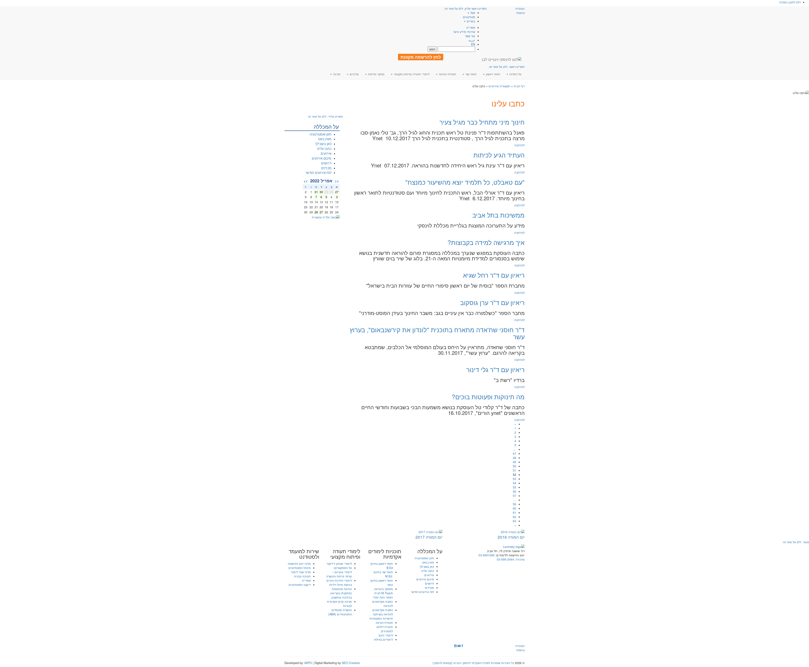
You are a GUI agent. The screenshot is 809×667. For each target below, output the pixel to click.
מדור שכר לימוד (301, 572)
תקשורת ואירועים (499, 86)
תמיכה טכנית (302, 576)
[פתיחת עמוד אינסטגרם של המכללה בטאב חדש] (455, 646)
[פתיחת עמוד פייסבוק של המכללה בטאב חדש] (462, 646)
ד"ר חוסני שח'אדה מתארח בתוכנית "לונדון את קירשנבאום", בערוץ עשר (437, 333)
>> (306, 180)
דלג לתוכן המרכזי (790, 2)
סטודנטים (469, 17)
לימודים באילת (383, 639)
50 (514, 466)
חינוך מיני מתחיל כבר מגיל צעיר (482, 121)
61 (514, 512)
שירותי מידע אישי (464, 32)
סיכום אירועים (321, 158)
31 (316, 192)
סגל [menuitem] (472, 13)
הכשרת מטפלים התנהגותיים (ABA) (340, 612)
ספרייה (470, 27)
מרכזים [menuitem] (354, 74)
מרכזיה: (519, 559)
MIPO (308, 663)
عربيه (471, 40)
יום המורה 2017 (428, 537)
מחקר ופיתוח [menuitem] (375, 74)
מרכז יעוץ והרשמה (299, 563)
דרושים (326, 163)
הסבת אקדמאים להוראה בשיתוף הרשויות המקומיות (381, 614)
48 (514, 458)
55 (514, 487)
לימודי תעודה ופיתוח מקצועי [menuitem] (411, 74)
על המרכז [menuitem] (515, 74)
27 (337, 192)
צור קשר (470, 36)
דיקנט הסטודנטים (300, 584)
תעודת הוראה (384, 622)
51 (514, 470)
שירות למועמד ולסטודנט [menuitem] (304, 553)
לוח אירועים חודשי (318, 172)
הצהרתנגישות (520, 10)
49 (514, 462)
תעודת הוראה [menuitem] (447, 74)
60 (514, 508)
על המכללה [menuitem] (429, 551)
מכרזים (326, 167)
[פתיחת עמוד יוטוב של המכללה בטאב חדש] (459, 646)
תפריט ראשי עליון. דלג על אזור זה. (465, 8)
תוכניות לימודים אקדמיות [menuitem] (384, 553)
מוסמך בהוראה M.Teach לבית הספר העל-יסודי (383, 593)
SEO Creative (351, 663)
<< (337, 180)
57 (514, 496)
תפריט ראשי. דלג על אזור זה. (506, 67)
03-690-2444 (505, 559)
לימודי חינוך (385, 635)
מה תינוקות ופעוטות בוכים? (488, 396)
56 (514, 491)
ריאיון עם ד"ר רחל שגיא (494, 275)
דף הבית (519, 86)
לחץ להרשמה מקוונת (420, 57)
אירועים (326, 153)
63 (514, 521)
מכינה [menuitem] (336, 74)
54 (514, 483)
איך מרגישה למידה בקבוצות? (486, 242)
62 (514, 517)
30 (321, 192)
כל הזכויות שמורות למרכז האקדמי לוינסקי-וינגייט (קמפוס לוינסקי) (473, 663)
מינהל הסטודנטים (299, 568)
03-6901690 (486, 555)
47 (514, 453)
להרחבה (519, 145)
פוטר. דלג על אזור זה (796, 542)
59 (514, 504)
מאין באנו (324, 138)
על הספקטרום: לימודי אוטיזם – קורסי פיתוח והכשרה (339, 572)
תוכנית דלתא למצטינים (384, 629)
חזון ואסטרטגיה (320, 134)
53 (514, 479)
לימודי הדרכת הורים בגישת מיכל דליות (339, 582)
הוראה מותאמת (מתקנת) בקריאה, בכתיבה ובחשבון (340, 593)
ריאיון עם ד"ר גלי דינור (495, 369)
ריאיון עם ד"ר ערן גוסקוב (492, 302)
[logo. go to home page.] (502, 59)
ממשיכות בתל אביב (498, 214)
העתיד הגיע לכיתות (499, 154)
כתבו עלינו (324, 148)
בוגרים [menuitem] (470, 21)
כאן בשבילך (323, 143)
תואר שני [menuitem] (471, 74)
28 (316, 212)
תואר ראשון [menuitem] (492, 74)
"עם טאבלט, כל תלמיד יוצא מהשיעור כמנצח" (465, 182)
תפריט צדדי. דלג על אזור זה (325, 116)
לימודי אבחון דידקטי (339, 563)
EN (473, 44)
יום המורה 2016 (511, 537)
